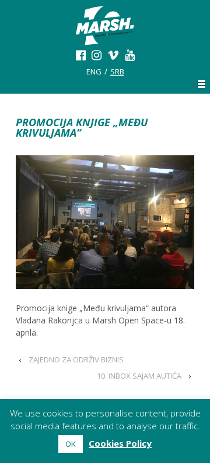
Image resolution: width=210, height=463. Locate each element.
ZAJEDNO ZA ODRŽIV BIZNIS (76, 359)
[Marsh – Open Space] (105, 35)
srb (117, 71)
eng (94, 71)
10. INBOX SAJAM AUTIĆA (139, 376)
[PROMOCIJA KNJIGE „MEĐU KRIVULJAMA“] (105, 222)
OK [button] (70, 444)
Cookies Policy (120, 443)
